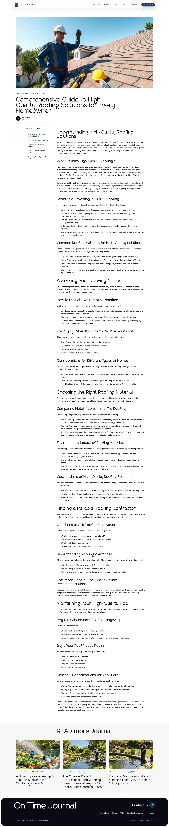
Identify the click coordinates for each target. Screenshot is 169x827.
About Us (134, 820)
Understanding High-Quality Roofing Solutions (36, 135)
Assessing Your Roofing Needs (38, 140)
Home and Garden (23, 94)
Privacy (140, 820)
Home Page (104, 813)
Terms (147, 820)
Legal (152, 820)
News (114, 813)
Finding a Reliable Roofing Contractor (36, 151)
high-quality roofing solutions (89, 145)
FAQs (122, 813)
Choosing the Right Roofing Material (36, 145)
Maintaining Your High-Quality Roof (37, 157)
